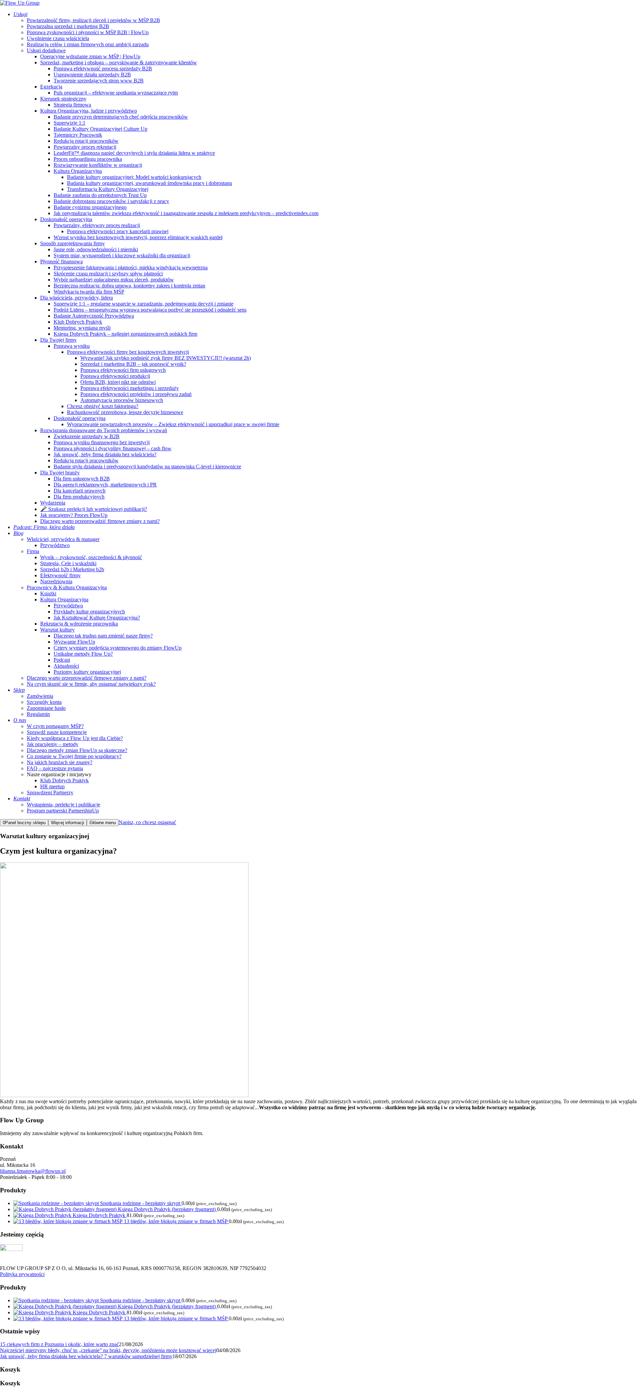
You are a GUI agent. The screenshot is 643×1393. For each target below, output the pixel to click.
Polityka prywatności (22, 1274)
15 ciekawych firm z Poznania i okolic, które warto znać (59, 1344)
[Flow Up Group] (20, 3)
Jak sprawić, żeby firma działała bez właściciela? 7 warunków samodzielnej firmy (86, 1356)
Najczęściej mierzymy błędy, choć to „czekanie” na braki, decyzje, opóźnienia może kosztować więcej (108, 1350)
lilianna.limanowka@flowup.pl (33, 1171)
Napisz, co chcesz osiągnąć (147, 822)
